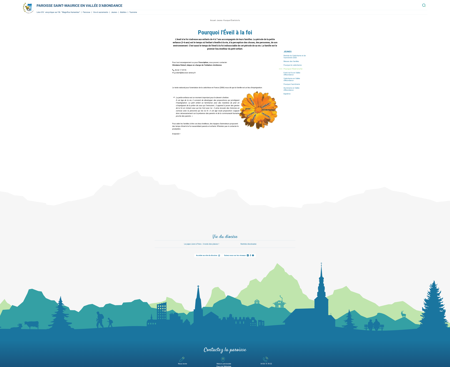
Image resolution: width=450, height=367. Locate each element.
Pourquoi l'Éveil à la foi (231, 20)
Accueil (213, 20)
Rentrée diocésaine (248, 244)
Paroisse (86, 12)
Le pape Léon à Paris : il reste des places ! (201, 244)
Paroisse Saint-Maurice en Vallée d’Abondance (79, 6)
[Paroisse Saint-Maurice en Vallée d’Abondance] (28, 8)
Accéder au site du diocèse (206, 255)
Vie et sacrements (100, 12)
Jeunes (114, 12)
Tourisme (133, 12)
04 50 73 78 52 (266, 364)
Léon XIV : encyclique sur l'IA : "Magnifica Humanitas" (58, 12)
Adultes (123, 12)
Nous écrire (182, 364)
